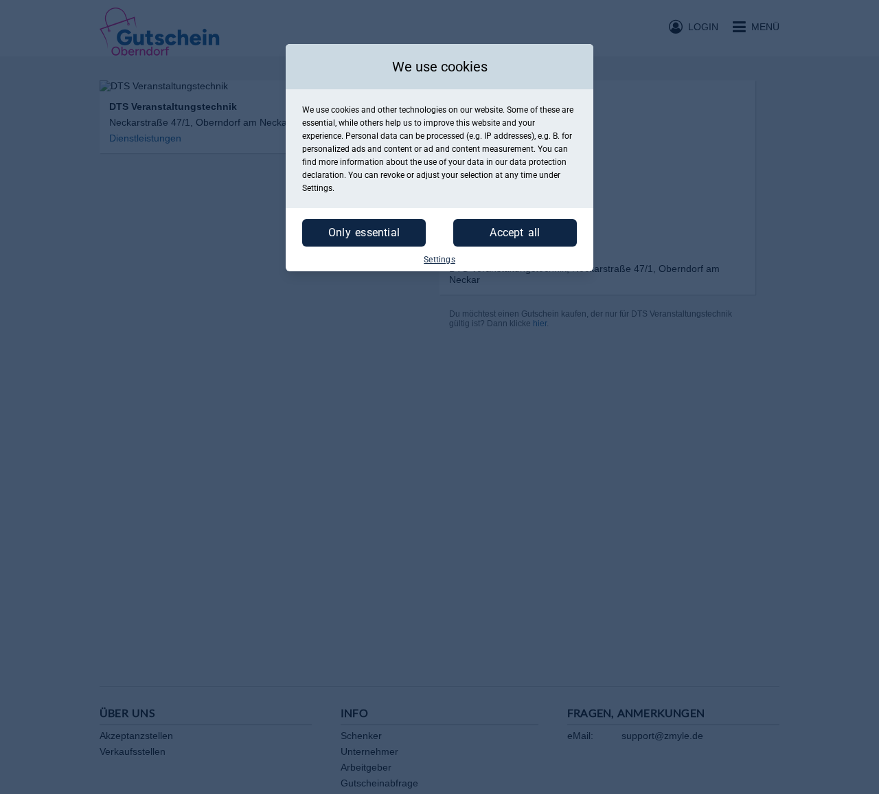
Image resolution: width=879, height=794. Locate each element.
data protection (538, 162)
